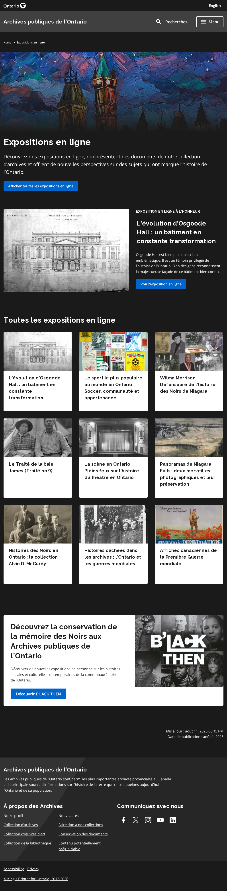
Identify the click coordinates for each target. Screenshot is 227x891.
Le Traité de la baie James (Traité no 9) (31, 467)
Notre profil (13, 815)
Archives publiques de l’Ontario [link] (45, 21)
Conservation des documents (83, 834)
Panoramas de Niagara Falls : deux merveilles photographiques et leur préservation (187, 474)
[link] (15, 5)
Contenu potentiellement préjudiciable (80, 846)
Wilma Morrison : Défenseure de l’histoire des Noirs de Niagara (187, 384)
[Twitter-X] (135, 820)
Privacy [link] (33, 868)
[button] (171, 21)
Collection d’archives (21, 824)
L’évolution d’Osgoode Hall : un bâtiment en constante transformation (176, 232)
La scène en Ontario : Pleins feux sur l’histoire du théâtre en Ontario (111, 470)
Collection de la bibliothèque (27, 843)
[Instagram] (148, 820)
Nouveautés (69, 815)
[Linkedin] (173, 820)
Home (7, 42)
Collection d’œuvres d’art (24, 834)
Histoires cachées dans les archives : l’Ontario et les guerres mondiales (112, 557)
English (215, 5)
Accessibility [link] (14, 868)
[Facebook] (123, 820)
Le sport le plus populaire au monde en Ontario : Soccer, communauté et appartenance (113, 387)
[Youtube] (160, 820)
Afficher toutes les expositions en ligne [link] (40, 186)
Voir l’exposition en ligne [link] (161, 284)
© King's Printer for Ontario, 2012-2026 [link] (36, 878)
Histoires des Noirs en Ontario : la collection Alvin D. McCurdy (33, 557)
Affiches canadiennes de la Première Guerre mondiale (188, 557)
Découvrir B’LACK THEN (38, 694)
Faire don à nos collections (81, 824)
